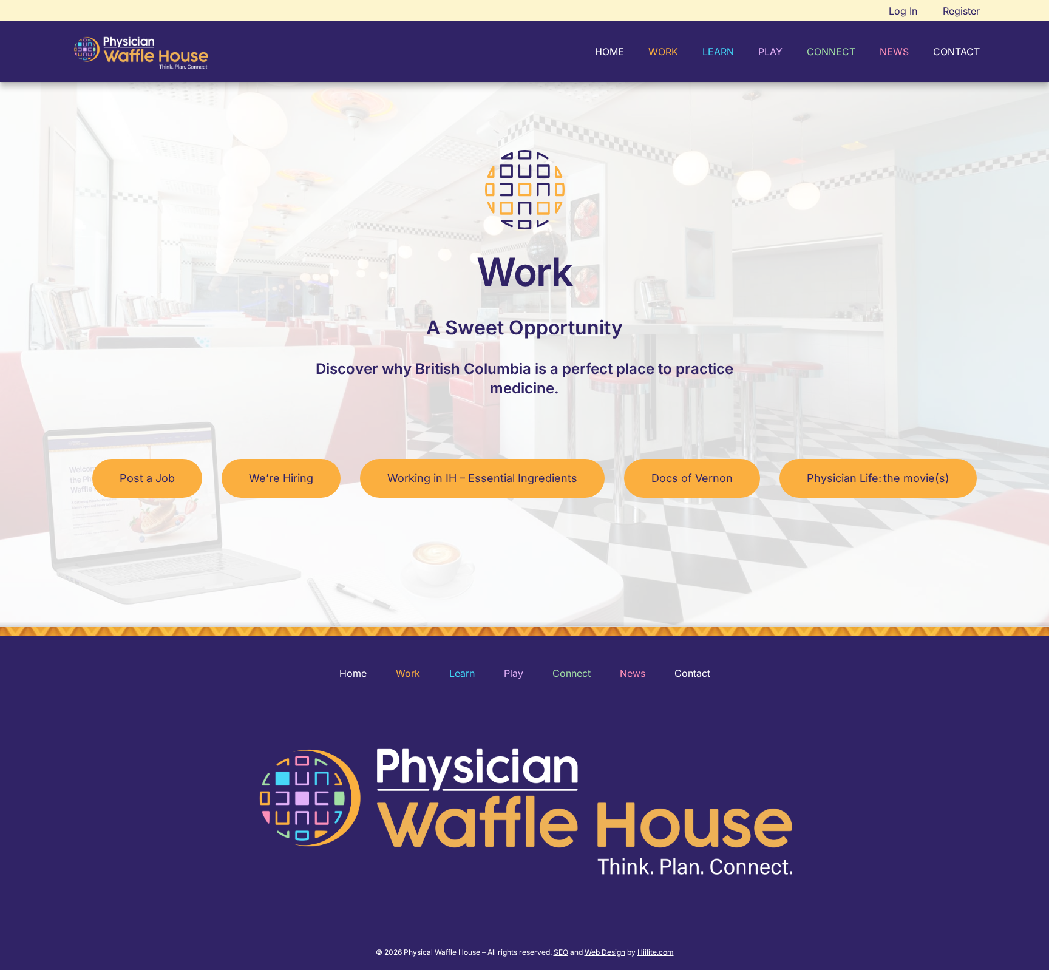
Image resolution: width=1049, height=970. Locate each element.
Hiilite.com (655, 952)
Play (513, 673)
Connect (571, 673)
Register (961, 11)
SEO (561, 952)
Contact (692, 673)
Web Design (605, 952)
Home (353, 673)
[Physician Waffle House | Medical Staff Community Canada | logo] (140, 52)
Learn (462, 673)
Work (408, 673)
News (632, 673)
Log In (903, 11)
